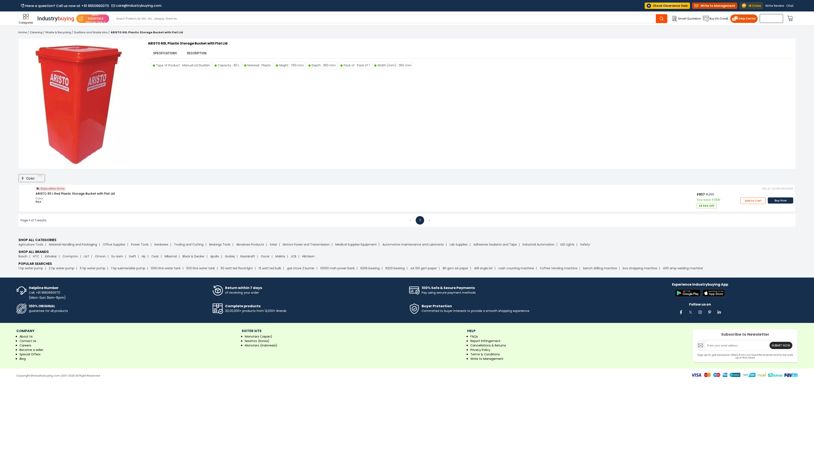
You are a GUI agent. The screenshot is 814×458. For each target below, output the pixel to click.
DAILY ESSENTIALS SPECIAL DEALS (96, 18)
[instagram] (700, 314)
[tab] (165, 53)
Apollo (214, 256)
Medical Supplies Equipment (356, 244)
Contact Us (28, 341)
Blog (23, 359)
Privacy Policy (480, 350)
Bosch (22, 256)
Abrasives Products (250, 244)
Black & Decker (194, 256)
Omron (100, 256)
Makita (280, 256)
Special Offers (30, 354)
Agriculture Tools (30, 244)
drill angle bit (483, 268)
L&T (86, 256)
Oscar (265, 256)
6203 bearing (395, 268)
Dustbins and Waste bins (91, 32)
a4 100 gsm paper (423, 268)
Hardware (161, 244)
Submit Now (781, 345)
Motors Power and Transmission (306, 244)
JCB (293, 256)
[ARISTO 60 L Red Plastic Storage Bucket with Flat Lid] (27, 193)
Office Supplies (114, 244)
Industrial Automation (539, 244)
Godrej (230, 256)
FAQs (474, 336)
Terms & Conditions (485, 354)
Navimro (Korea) (257, 341)
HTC (36, 256)
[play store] (687, 293)
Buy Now (781, 200)
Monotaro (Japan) (258, 336)
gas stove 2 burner (301, 268)
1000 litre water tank (166, 268)
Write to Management (486, 359)
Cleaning (36, 32)
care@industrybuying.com (139, 5)
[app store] (713, 293)
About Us (26, 336)
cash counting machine (516, 268)
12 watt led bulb (270, 268)
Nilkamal (170, 256)
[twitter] (690, 314)
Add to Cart (753, 201)
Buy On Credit (718, 19)
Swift (132, 256)
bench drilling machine (600, 268)
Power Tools (140, 244)
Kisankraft (247, 256)
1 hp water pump (30, 268)
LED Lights (567, 244)
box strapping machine (640, 268)
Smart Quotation (689, 19)
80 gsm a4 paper (455, 268)
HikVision (308, 256)
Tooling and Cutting (189, 244)
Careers (25, 345)
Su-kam (117, 256)
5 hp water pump (92, 268)
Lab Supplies (459, 244)
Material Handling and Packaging (73, 244)
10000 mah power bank (337, 268)
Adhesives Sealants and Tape (495, 244)
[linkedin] (719, 314)
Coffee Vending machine (558, 268)
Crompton (70, 256)
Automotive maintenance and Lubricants (413, 244)
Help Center (747, 19)
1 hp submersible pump (128, 268)
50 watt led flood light (237, 268)
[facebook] (681, 314)
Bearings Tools (219, 244)
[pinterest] (709, 314)
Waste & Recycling (58, 32)
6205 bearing (370, 268)
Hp (144, 256)
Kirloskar (51, 256)
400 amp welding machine (683, 268)
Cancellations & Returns (488, 345)
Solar (274, 244)
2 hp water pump (61, 268)
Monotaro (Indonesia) (261, 345)
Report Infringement (485, 341)
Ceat (155, 256)
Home (22, 32)
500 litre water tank (200, 268)
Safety (585, 244)
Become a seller (31, 350)
